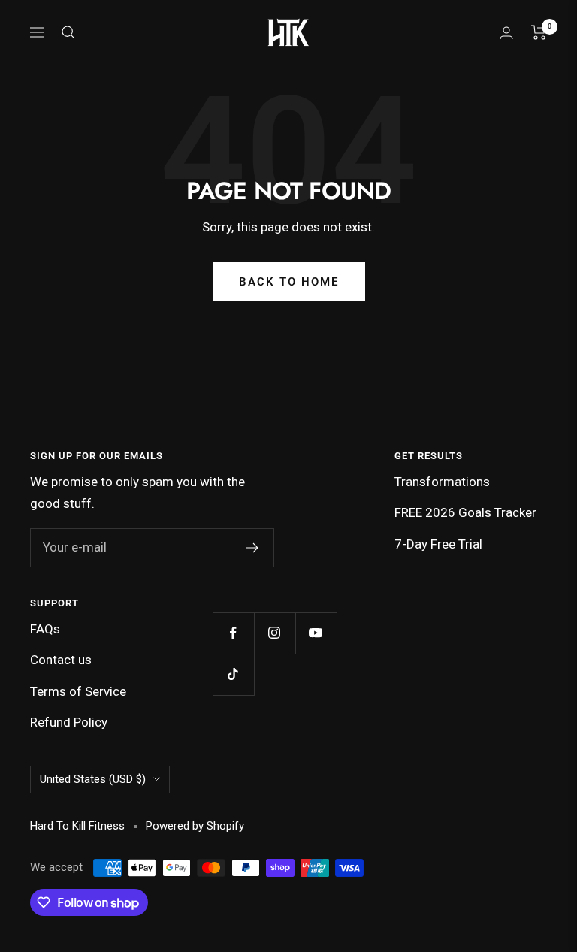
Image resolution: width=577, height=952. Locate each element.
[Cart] (539, 32)
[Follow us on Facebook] (233, 633)
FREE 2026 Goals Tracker (465, 512)
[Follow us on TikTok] (233, 674)
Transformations (442, 481)
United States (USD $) (93, 779)
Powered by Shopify (195, 826)
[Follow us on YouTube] (316, 633)
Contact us (61, 659)
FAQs (45, 628)
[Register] (252, 547)
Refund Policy (68, 722)
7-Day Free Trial (438, 544)
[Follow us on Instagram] (274, 633)
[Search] (68, 32)
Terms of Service (78, 691)
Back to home (289, 282)
